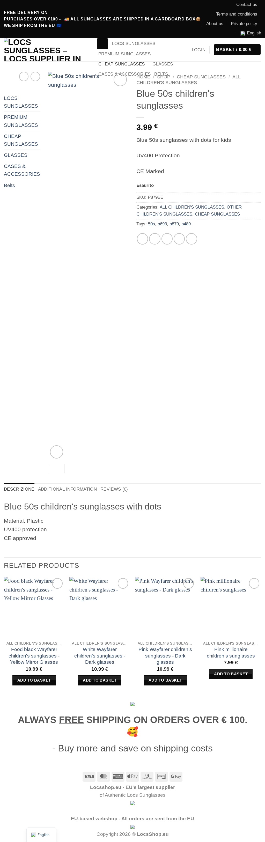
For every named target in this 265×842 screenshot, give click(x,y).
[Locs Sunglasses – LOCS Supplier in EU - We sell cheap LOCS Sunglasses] (46, 49)
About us (214, 23)
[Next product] (24, 76)
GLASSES (162, 64)
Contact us (246, 4)
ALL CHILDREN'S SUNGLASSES (188, 79)
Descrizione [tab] (19, 489)
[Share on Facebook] (142, 238)
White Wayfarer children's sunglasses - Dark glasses (99, 656)
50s (151, 223)
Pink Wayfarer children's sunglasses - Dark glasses (165, 656)
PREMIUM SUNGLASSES (124, 53)
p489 (186, 223)
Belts (161, 74)
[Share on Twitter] (154, 238)
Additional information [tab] (67, 489)
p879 (174, 223)
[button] (102, 43)
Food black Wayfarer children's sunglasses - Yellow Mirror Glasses (34, 656)
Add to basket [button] (34, 680)
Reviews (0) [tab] (114, 489)
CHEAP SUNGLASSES (121, 64)
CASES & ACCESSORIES (124, 74)
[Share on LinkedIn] (191, 238)
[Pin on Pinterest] (179, 238)
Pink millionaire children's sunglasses (231, 653)
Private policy (244, 23)
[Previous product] (35, 76)
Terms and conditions (236, 14)
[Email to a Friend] (167, 238)
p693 (162, 223)
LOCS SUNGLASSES (133, 43)
